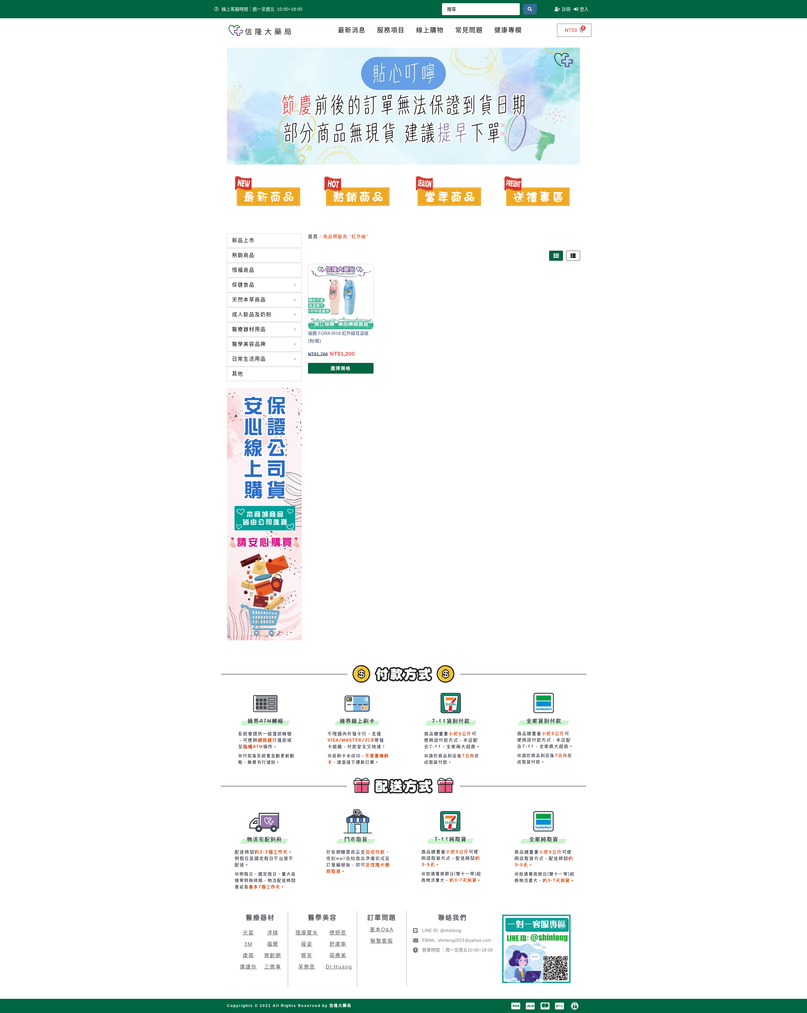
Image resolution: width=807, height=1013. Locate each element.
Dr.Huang (339, 966)
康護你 (248, 966)
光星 (248, 932)
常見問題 (469, 30)
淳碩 (272, 932)
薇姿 (306, 944)
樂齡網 (272, 955)
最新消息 (352, 30)
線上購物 (430, 30)
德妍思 (337, 932)
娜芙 (306, 955)
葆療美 (337, 955)
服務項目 (391, 30)
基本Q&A (382, 929)
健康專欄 (508, 30)
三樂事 (272, 966)
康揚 (248, 955)
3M (248, 944)
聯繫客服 (381, 941)
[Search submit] (530, 9)
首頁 (313, 236)
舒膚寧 (337, 944)
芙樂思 (306, 966)
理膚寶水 (306, 932)
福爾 (272, 944)
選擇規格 (341, 368)
